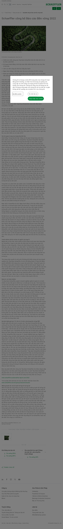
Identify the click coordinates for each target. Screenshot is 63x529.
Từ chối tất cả (33, 94)
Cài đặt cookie (17, 94)
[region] (31, 89)
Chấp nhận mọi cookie (36, 98)
